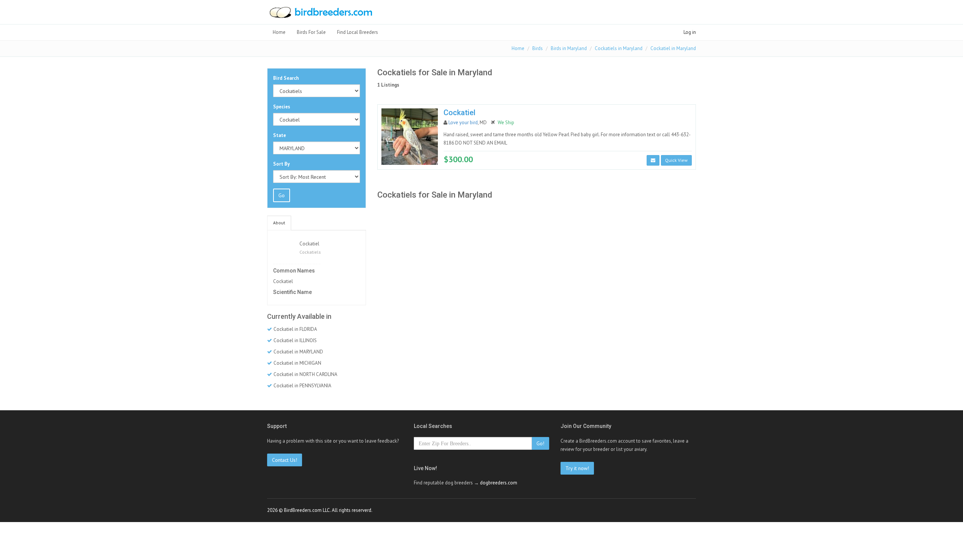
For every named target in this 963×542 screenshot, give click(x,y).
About (279, 222)
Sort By (281, 164)
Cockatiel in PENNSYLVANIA (302, 385)
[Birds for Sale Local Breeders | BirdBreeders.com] (320, 14)
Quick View (676, 160)
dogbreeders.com (498, 483)
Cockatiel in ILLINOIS (295, 340)
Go (281, 195)
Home (279, 32)
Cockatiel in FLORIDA (295, 329)
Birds (537, 48)
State (279, 135)
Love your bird (463, 122)
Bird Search (286, 78)
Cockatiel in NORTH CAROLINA (305, 374)
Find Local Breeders (357, 32)
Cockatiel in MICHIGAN (297, 363)
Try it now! (577, 468)
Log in (690, 32)
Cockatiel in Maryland (673, 48)
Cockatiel (309, 244)
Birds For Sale (311, 32)
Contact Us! (284, 460)
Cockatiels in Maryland (619, 48)
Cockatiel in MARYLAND (298, 352)
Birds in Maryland (569, 48)
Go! (540, 443)
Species (281, 107)
